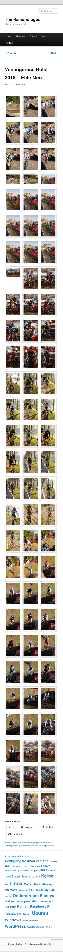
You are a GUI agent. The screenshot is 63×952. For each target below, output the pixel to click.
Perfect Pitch (47, 901)
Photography (33, 842)
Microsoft (11, 890)
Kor (6, 884)
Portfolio (9, 42)
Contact (33, 36)
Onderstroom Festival (34, 895)
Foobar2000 (11, 870)
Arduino (19, 856)
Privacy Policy (15, 944)
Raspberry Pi (40, 906)
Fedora (45, 866)
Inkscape (52, 870)
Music (44, 36)
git (19, 870)
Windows (13, 920)
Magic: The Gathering (38, 884)
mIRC (39, 890)
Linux (16, 883)
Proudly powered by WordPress (40, 944)
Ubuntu (40, 912)
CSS (8, 866)
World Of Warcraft (35, 927)
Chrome (53, 861)
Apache (9, 856)
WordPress (15, 926)
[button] (14, 107)
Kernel (47, 876)
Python (23, 906)
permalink (50, 845)
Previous (10, 52)
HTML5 (43, 870)
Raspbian (10, 913)
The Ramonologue (22, 19)
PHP (13, 906)
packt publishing (27, 901)
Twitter (27, 913)
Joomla (26, 876)
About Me (20, 36)
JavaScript (12, 876)
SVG (19, 914)
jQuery (36, 876)
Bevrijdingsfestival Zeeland (27, 861)
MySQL (49, 890)
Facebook (35, 866)
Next (54, 52)
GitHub (25, 870)
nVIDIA (8, 896)
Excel (26, 866)
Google (33, 870)
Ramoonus (26, 845)
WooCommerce (30, 920)
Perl (7, 906)
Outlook (9, 901)
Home (8, 36)
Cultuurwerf (17, 866)
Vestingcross (11, 845)
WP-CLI (49, 927)
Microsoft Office (26, 890)
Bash (27, 856)
